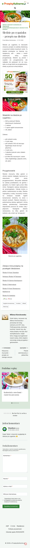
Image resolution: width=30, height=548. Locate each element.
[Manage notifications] (25, 544)
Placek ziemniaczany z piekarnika (23, 351)
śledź (24, 303)
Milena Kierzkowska (11, 40)
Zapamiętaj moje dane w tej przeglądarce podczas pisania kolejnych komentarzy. (13, 500)
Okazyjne (19, 27)
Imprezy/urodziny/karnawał (11, 24)
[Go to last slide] (4, 387)
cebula (18, 303)
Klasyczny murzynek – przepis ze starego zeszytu (7, 352)
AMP (7, 526)
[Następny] (25, 387)
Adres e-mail (8, 486)
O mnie (13, 526)
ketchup (5, 306)
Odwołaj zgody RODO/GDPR (15, 532)
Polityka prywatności (15, 529)
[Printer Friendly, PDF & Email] (7, 299)
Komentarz (7, 455)
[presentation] (15, 380)
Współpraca (20, 526)
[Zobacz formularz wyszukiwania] (15, 8)
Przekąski (12, 27)
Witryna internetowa (9, 494)
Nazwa (6, 478)
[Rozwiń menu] (27, 3)
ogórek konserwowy (8, 303)
